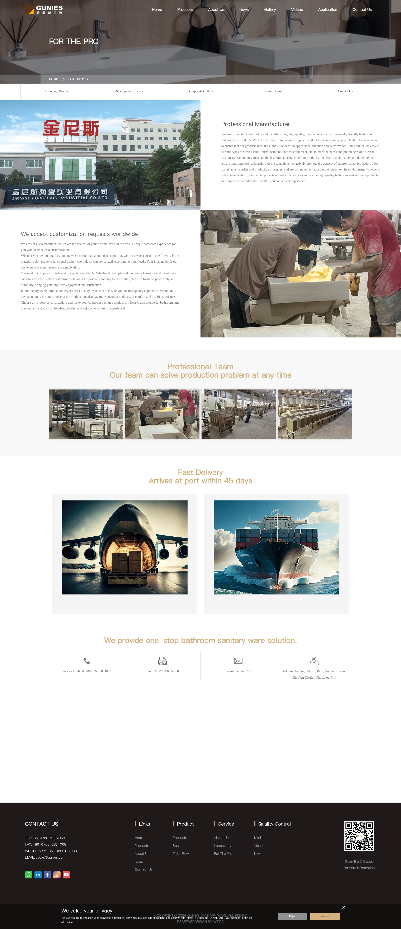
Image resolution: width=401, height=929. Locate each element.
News (244, 9)
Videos (297, 9)
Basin (177, 845)
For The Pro (78, 79)
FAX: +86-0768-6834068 (45, 844)
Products (185, 9)
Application (327, 9)
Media (258, 837)
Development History (129, 91)
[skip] (44, 9)
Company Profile (56, 91)
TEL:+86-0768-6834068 (45, 838)
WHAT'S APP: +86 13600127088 (51, 851)
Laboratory (222, 845)
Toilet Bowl (181, 853)
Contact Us (362, 9)
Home (157, 9)
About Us (216, 9)
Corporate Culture (201, 91)
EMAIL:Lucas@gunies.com (45, 857)
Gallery (270, 9)
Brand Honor (273, 91)
